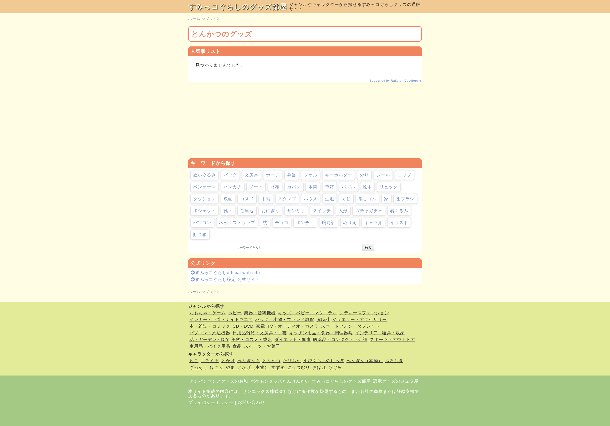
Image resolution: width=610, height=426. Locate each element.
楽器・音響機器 (260, 313)
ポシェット (204, 210)
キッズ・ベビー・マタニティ (307, 313)
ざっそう (198, 367)
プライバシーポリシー (211, 402)
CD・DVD (243, 326)
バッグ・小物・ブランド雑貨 (284, 319)
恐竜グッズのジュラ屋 (395, 381)
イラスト (399, 222)
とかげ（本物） (253, 367)
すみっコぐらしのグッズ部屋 (237, 6)
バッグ (230, 175)
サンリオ (296, 210)
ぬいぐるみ (204, 175)
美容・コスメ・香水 (251, 339)
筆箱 (329, 187)
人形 (343, 210)
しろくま (210, 360)
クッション (204, 198)
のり (364, 175)
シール (383, 175)
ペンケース (204, 187)
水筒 (312, 187)
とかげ (228, 360)
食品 (237, 346)
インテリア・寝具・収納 (380, 333)
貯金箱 (200, 234)
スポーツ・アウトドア (392, 339)
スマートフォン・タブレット (350, 326)
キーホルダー (338, 175)
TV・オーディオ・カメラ (293, 326)
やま (230, 367)
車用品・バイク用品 (209, 346)
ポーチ (273, 175)
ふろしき (394, 360)
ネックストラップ (237, 222)
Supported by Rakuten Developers (396, 80)
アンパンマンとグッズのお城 (218, 381)
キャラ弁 (373, 222)
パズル (348, 187)
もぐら (335, 367)
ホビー (235, 313)
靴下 (228, 210)
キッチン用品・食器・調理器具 (321, 333)
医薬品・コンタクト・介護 (340, 339)
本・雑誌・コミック (209, 326)
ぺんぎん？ (248, 360)
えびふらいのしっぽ (323, 360)
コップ (404, 175)
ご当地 (247, 210)
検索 (368, 247)
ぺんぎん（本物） (364, 360)
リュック (389, 187)
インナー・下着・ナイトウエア (221, 319)
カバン (294, 187)
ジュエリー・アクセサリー (359, 319)
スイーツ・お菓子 (262, 346)
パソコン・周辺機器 (209, 333)
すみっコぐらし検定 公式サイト (227, 279)
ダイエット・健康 (292, 339)
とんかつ (271, 360)
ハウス (310, 198)
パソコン (202, 222)
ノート (256, 187)
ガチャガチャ (368, 210)
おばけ (319, 367)
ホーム (194, 18)
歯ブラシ (405, 198)
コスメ (247, 198)
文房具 (251, 175)
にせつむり (298, 367)
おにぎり (270, 210)
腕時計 (329, 222)
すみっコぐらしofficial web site (227, 272)
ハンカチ (233, 187)
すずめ (278, 367)
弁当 (291, 175)
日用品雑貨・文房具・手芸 (260, 333)
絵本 (367, 187)
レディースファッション (364, 313)
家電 (260, 326)
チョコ (282, 222)
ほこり (217, 367)
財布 (275, 187)
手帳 (265, 198)
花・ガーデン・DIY (209, 339)
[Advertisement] (305, 120)
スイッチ (322, 210)
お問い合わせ (251, 402)
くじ (346, 198)
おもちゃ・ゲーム (207, 313)
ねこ (193, 360)
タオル (310, 175)
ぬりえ (350, 222)
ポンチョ (305, 222)
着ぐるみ (399, 210)
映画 (228, 198)
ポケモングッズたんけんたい (280, 381)
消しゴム (367, 198)
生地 (329, 198)
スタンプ (287, 198)
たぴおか (292, 360)
